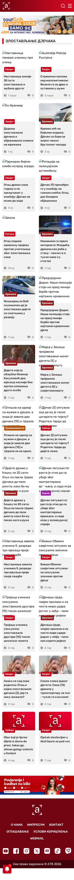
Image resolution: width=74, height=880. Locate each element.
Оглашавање (17, 831)
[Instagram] (26, 851)
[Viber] (68, 851)
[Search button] (63, 6)
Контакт (56, 825)
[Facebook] (16, 851)
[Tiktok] (58, 851)
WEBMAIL (37, 838)
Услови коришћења (50, 831)
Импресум (36, 825)
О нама (17, 825)
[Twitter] (37, 851)
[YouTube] (6, 851)
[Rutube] (47, 851)
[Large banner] (37, 25)
